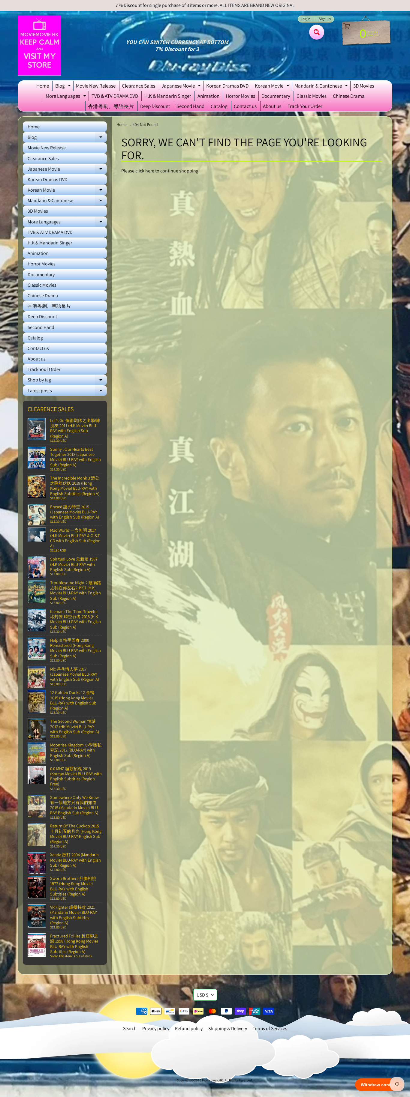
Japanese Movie (181, 86)
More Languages (67, 97)
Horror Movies (240, 96)
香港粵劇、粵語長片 (111, 106)
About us (272, 106)
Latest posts (67, 391)
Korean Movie (273, 86)
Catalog (219, 106)
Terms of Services (270, 1028)
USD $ (202, 995)
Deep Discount (155, 106)
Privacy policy (155, 1028)
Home (42, 85)
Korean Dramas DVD (227, 85)
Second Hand (190, 106)
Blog (63, 86)
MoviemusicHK (212, 1080)
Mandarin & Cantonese (321, 86)
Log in (305, 19)
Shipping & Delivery (227, 1028)
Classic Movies (312, 96)
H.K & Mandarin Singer (167, 96)
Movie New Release (96, 85)
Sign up (325, 19)
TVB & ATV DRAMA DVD (115, 96)
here (149, 171)
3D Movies (363, 85)
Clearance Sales (138, 85)
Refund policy (189, 1028)
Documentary (275, 96)
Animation (208, 96)
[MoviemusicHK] (39, 46)
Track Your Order (305, 106)
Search (130, 1028)
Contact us (245, 106)
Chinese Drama (349, 96)
